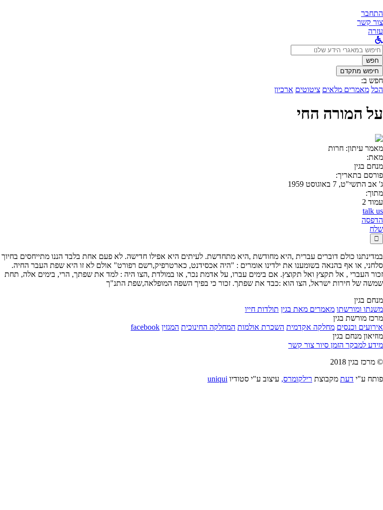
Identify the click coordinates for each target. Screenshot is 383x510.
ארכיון (283, 89)
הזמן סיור (329, 345)
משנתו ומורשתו (360, 309)
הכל (377, 89)
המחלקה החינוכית (208, 327)
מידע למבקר (363, 345)
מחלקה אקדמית (310, 327)
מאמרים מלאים (345, 89)
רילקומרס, (296, 379)
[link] (370, 22)
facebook (145, 327)
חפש (372, 60)
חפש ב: (372, 80)
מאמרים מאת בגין (308, 309)
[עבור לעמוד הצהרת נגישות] (379, 40)
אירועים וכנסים (360, 327)
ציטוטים (307, 89)
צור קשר (301, 345)
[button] (372, 13)
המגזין (170, 327)
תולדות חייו (262, 309)
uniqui (217, 379)
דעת (347, 379)
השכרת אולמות (260, 327)
